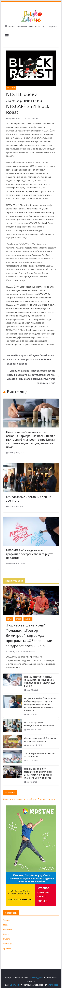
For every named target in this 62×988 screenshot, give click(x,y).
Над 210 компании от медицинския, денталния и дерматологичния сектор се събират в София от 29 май (38, 773)
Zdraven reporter (31, 118)
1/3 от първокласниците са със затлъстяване (40, 755)
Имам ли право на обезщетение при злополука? (39, 724)
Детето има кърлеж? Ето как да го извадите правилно (40, 739)
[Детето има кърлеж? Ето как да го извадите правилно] (12, 742)
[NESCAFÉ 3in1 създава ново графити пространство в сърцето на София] (31, 518)
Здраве (9, 619)
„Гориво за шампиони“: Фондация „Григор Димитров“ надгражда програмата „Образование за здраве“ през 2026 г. (29, 635)
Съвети (7, 938)
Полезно (11, 88)
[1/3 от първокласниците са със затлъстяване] (12, 757)
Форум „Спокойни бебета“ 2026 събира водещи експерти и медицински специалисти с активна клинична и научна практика (40, 704)
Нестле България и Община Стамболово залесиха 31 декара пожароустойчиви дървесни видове (30, 359)
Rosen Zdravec (29, 651)
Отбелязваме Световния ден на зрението (28, 498)
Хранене (28, 619)
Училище (7, 943)
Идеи (5, 924)
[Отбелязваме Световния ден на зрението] (31, 465)
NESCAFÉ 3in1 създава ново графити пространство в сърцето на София (29, 554)
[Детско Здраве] (31, 3)
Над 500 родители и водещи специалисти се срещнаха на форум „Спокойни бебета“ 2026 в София (39, 681)
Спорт (18, 619)
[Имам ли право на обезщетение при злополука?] (12, 726)
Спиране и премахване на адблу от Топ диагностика (29, 799)
